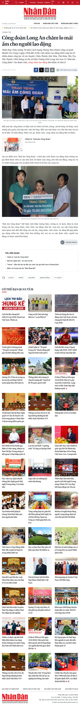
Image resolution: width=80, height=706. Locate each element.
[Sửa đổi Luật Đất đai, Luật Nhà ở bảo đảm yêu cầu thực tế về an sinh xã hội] (13, 566)
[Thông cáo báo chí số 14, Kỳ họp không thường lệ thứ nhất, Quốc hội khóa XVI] (13, 662)
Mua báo (58, 2)
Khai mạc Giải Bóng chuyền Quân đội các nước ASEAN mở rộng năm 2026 (66, 610)
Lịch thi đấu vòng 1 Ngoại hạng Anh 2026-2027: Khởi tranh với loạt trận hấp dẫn (66, 350)
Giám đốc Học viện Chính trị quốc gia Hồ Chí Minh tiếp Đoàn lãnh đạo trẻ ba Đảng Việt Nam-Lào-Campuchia (66, 449)
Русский (40, 2)
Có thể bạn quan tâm (17, 289)
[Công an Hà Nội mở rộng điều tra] (40, 303)
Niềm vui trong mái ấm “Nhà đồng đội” (21, 268)
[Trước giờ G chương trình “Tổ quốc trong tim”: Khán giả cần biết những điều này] (13, 336)
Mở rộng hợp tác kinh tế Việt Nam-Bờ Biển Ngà (66, 578)
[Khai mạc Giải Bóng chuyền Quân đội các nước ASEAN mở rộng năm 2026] (66, 596)
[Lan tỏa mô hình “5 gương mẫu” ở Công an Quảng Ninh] (40, 434)
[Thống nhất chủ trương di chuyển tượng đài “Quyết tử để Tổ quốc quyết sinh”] (40, 366)
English (21, 2)
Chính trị (6, 32)
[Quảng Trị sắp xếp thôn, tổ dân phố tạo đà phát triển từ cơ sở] (40, 596)
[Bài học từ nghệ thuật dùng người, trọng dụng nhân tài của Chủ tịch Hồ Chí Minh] (66, 500)
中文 (26, 2)
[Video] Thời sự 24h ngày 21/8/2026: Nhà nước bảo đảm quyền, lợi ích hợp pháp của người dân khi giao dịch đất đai (39, 643)
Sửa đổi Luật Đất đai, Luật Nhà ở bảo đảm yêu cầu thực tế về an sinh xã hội (13, 580)
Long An (11, 277)
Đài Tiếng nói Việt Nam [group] (52, 689)
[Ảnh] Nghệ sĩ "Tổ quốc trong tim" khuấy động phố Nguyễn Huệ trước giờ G (39, 350)
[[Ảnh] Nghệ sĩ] (40, 336)
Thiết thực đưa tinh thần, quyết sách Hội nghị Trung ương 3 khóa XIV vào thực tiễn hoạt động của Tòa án (65, 482)
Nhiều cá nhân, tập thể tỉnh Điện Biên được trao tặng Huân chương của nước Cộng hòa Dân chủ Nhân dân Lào (13, 641)
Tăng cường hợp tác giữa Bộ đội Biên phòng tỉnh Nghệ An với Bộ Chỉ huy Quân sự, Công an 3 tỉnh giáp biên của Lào (39, 517)
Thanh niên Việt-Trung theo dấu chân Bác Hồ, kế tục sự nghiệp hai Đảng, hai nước (39, 676)
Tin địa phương (68, 2)
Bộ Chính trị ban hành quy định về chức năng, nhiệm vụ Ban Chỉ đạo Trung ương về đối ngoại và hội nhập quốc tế (13, 449)
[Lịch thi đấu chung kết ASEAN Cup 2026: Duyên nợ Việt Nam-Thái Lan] (13, 303)
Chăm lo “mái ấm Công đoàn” (38, 139)
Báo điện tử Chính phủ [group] (10, 689)
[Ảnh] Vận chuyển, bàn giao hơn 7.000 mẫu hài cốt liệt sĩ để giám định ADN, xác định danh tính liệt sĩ (66, 677)
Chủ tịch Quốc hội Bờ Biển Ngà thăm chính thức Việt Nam (38, 580)
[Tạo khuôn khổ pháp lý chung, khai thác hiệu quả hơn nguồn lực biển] (13, 500)
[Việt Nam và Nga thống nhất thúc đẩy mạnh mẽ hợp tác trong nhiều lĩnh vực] (13, 536)
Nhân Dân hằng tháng (69, 23)
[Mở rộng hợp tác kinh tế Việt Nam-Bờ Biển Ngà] (66, 566)
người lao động (44, 277)
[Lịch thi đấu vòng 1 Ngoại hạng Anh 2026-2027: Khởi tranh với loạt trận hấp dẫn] (66, 336)
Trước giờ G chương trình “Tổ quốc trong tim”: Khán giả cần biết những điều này (13, 350)
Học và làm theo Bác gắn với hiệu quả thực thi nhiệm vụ (39, 548)
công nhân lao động (37, 62)
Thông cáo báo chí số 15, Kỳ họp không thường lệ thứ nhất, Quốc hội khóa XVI (39, 416)
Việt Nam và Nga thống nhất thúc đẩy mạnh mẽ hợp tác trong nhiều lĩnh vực (13, 550)
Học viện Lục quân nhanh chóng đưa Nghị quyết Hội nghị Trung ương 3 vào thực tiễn (13, 482)
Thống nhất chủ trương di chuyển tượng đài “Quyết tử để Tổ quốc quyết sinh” (39, 380)
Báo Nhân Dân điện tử (40, 13)
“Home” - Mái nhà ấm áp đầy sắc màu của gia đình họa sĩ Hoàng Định (33, 265)
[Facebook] (36, 70)
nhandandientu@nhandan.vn (67, 702)
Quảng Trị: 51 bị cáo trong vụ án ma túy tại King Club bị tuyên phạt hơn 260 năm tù (13, 380)
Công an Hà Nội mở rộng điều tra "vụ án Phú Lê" (38, 315)
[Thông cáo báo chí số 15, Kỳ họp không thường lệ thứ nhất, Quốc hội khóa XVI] (40, 402)
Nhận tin (72, 2)
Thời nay (37, 23)
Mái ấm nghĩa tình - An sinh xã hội (19, 261)
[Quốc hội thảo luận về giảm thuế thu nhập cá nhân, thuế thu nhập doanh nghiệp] (13, 596)
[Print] (52, 70)
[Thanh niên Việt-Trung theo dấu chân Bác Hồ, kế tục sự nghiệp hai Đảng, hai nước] (40, 662)
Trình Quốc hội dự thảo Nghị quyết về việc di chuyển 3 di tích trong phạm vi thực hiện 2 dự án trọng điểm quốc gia (13, 417)
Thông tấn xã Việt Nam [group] (31, 689)
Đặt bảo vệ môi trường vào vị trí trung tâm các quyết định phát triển (66, 550)
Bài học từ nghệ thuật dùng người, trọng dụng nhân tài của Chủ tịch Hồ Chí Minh (65, 514)
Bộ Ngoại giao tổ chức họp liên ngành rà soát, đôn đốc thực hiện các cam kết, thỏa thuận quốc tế (65, 641)
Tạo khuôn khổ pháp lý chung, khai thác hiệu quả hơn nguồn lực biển (12, 514)
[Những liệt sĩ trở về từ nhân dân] (66, 402)
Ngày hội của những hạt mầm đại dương (37, 480)
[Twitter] (41, 70)
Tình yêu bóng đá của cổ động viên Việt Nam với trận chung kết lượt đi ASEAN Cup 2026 (66, 318)
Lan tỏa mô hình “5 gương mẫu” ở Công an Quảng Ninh (39, 447)
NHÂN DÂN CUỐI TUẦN (50, 23)
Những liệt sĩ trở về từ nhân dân (65, 414)
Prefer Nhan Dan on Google (68, 70)
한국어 (52, 2)
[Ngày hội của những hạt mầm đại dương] (40, 467)
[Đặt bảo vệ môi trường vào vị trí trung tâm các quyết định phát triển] (66, 536)
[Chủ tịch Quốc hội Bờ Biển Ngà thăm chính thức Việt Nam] (40, 566)
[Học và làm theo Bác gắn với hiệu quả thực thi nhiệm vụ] (40, 536)
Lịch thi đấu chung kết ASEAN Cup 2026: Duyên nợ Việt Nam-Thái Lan (13, 317)
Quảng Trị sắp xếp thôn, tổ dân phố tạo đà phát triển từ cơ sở (39, 610)
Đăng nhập (77, 2)
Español (47, 2)
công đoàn (31, 277)
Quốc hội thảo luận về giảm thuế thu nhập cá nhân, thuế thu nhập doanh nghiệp (13, 610)
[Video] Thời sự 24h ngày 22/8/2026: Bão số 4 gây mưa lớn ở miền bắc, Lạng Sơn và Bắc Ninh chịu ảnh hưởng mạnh (65, 383)
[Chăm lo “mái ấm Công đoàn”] (12, 144)
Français (33, 2)
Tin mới (63, 2)
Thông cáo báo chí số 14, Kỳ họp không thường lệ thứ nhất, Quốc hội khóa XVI (13, 676)
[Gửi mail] (47, 70)
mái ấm (21, 277)
